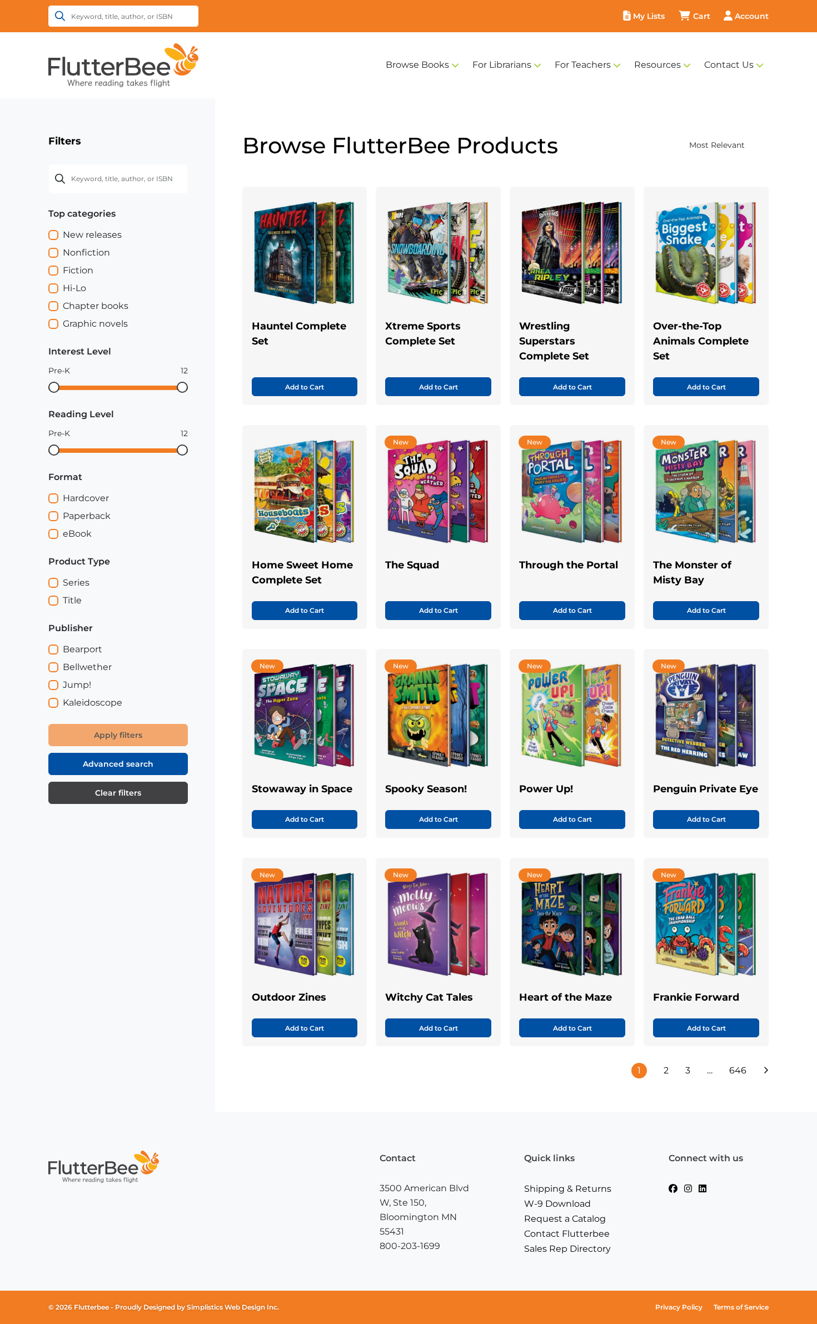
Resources (657, 64)
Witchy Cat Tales (429, 997)
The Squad (412, 565)
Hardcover (86, 498)
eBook (77, 533)
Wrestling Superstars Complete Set (554, 341)
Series (76, 582)
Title (72, 600)
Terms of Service (741, 1307)
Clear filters (118, 793)
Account (752, 16)
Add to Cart (304, 387)
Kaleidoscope (92, 702)
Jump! (77, 685)
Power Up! (546, 789)
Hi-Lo (74, 288)
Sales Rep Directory (567, 1248)
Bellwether (87, 667)
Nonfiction (86, 252)
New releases (92, 234)
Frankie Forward (696, 997)
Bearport (82, 649)
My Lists (649, 16)
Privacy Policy (679, 1307)
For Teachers (583, 64)
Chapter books (95, 306)
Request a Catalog (565, 1218)
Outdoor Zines (289, 997)
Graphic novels (95, 323)
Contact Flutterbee (567, 1233)
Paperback (87, 516)
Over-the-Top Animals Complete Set (701, 341)
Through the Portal (568, 565)
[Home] (123, 64)
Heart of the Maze (565, 997)
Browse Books (417, 64)
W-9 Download (557, 1203)
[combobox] (695, 145)
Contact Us (729, 64)
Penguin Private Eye (705, 789)
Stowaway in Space (302, 789)
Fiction (78, 270)
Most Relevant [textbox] (717, 145)
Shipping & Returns (567, 1188)
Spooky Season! (426, 789)
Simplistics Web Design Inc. (233, 1307)
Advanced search (118, 764)
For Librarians (501, 64)
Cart (701, 16)
